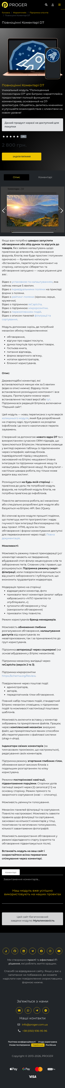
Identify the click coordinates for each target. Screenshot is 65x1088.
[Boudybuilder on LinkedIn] (23, 951)
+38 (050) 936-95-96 (34, 1030)
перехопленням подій (26, 311)
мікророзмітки (38, 308)
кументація (12, 538)
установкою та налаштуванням (32, 281)
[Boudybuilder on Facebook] (41, 951)
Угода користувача (47, 1042)
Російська (51, 1045)
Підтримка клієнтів (39, 12)
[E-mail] (19, 1010)
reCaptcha (35, 304)
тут (48, 399)
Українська (37, 1045)
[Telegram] (32, 951)
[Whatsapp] (28, 1010)
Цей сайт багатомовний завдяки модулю (32, 918)
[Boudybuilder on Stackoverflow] (6, 951)
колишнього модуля (15, 418)
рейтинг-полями (23, 296)
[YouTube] (59, 951)
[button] (59, 5)
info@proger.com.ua (35, 1024)
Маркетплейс (20, 12)
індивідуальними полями (28, 289)
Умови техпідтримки (19, 1045)
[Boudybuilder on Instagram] (50, 951)
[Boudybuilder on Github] (15, 951)
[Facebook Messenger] (45, 1010)
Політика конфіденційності (22, 1042)
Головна (6, 12)
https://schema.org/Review (18, 675)
